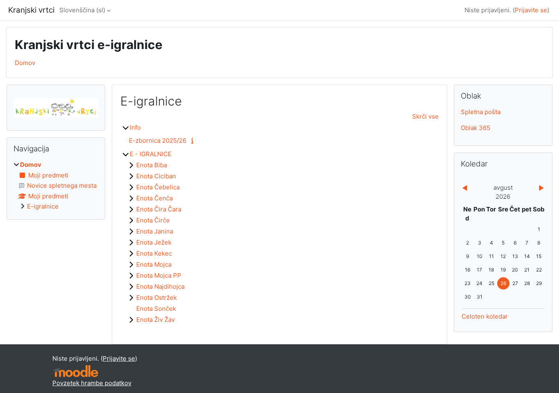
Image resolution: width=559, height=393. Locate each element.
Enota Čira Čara (158, 209)
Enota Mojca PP (158, 275)
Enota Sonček (156, 308)
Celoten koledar (485, 316)
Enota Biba (151, 165)
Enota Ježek (153, 242)
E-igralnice (43, 206)
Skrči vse (425, 116)
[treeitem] (56, 185)
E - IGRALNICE (150, 154)
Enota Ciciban (156, 176)
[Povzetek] (193, 140)
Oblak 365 (475, 128)
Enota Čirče (153, 220)
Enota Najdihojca (160, 286)
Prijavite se (531, 10)
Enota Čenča (154, 198)
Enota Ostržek (156, 297)
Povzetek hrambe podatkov (91, 383)
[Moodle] (75, 371)
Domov (25, 63)
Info (135, 127)
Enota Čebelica (158, 187)
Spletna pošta (480, 112)
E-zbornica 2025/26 (157, 140)
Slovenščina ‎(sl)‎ (82, 10)
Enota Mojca (153, 264)
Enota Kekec (154, 253)
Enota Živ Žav (155, 319)
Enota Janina (154, 231)
